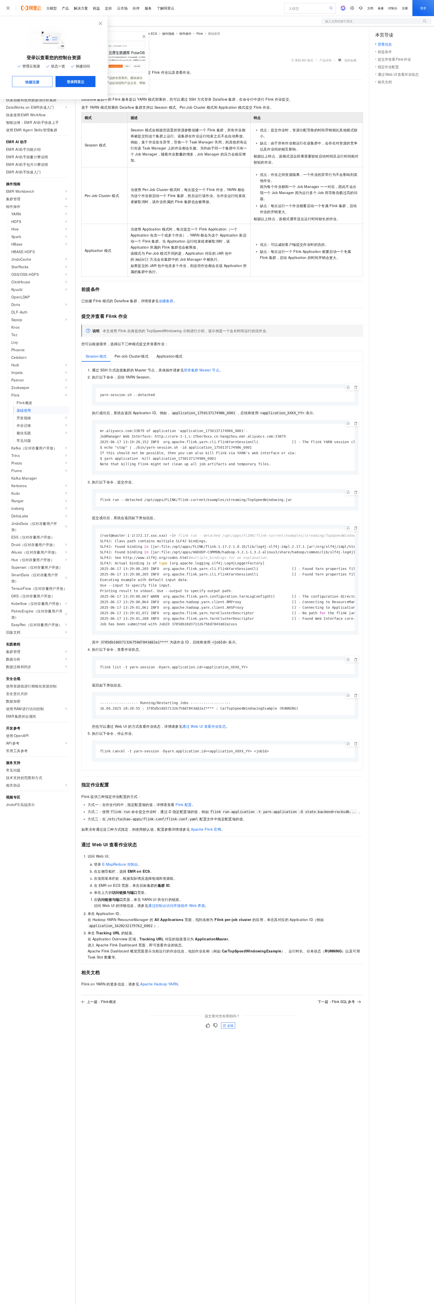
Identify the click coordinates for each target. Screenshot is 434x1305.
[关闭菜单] (8, 8)
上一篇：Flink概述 (101, 1001)
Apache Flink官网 (206, 829)
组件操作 (185, 33)
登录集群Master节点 (201, 369)
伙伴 (136, 8)
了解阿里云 (165, 8)
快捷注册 (32, 81)
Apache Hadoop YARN (159, 983)
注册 (405, 8)
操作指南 (168, 33)
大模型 (51, 8)
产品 (65, 8)
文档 (370, 8)
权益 (96, 8)
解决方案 (81, 8)
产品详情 (325, 60)
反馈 (230, 1025)
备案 (381, 8)
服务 (148, 8)
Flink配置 (184, 804)
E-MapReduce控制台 (120, 864)
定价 (108, 8)
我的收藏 (350, 60)
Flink (199, 33)
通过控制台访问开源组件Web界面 (176, 905)
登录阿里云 (75, 81)
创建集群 (166, 300)
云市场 (122, 8)
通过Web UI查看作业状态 (204, 726)
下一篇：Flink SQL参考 (336, 1001)
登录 (423, 8)
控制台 (392, 8)
